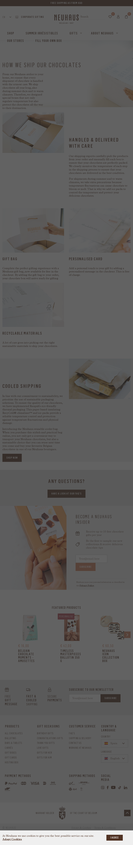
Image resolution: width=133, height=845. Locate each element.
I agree (114, 837)
